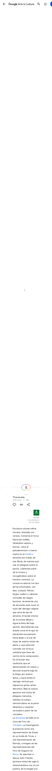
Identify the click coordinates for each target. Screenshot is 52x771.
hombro (29, 554)
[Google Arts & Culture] (21, 4)
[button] (4, 4)
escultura (20, 718)
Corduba (17, 725)
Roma (15, 754)
